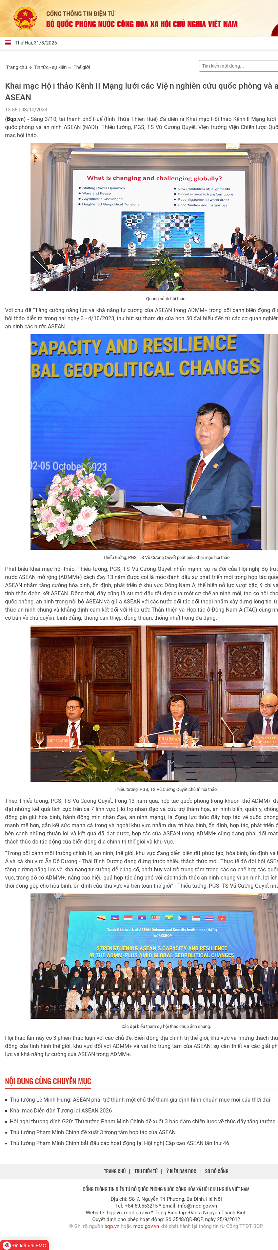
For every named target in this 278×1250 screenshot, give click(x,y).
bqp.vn (111, 1226)
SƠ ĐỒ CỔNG (217, 1171)
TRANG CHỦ (115, 1171)
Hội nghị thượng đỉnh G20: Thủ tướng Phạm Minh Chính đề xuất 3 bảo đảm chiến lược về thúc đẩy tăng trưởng (143, 1121)
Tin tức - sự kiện (50, 67)
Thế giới (82, 67)
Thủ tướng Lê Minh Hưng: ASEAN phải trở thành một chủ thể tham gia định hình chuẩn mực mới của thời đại (140, 1100)
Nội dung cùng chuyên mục (48, 1080)
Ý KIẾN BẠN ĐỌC (181, 1171)
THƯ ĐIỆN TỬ (146, 1171)
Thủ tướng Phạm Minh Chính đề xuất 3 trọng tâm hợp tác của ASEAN (93, 1132)
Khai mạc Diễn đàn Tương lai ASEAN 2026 (61, 1110)
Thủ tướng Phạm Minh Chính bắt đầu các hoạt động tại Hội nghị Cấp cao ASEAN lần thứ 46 (119, 1143)
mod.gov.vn (146, 1226)
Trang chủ (16, 67)
